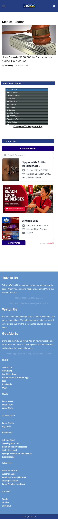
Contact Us (7, 367)
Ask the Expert (8, 440)
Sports (5, 499)
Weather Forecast (10, 470)
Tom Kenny (8, 65)
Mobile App (11, 354)
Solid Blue (6, 505)
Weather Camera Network (14, 477)
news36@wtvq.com (34, 298)
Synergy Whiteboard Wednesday (17, 453)
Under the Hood (9, 450)
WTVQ (29, 6)
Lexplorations (8, 457)
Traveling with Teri (10, 443)
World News (7, 408)
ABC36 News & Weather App (15, 377)
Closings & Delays (10, 480)
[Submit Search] (54, 6)
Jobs (4, 381)
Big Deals (6, 426)
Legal (4, 387)
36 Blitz (5, 502)
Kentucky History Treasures (14, 446)
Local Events (8, 423)
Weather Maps (8, 474)
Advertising (7, 370)
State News (7, 404)
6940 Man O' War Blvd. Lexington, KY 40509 (29, 304)
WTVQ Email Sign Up (42, 354)
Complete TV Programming (28, 126)
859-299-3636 (20, 298)
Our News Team (9, 374)
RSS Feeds (7, 384)
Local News (7, 401)
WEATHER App (24, 354)
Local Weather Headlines (13, 484)
